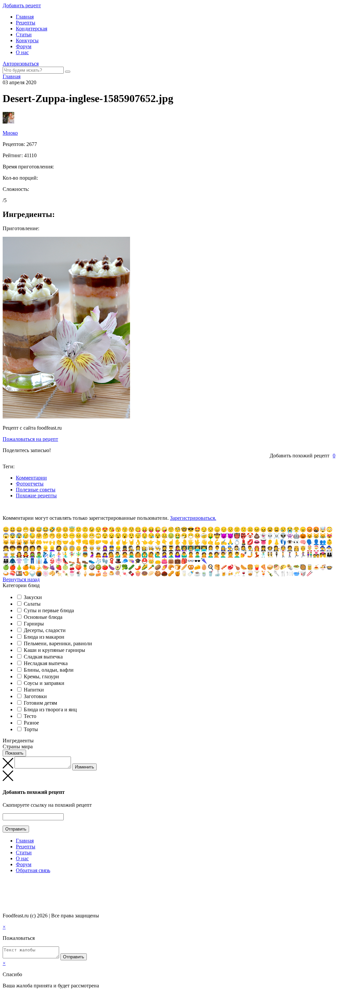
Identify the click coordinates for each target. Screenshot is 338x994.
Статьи (24, 34)
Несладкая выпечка (46, 663)
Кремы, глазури (41, 676)
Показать (14, 753)
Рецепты (25, 22)
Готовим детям (40, 703)
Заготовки (35, 696)
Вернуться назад (21, 579)
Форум (23, 46)
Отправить (15, 829)
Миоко (10, 133)
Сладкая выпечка (43, 656)
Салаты (32, 604)
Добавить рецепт (22, 5)
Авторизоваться (21, 63)
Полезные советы (35, 489)
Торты (31, 729)
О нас (22, 52)
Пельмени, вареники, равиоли (58, 643)
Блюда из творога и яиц (50, 709)
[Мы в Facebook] (12, 883)
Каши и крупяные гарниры (54, 650)
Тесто (30, 716)
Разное (31, 723)
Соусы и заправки (44, 683)
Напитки (34, 689)
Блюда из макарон (44, 637)
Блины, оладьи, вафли (49, 670)
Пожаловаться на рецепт (30, 439)
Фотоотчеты (30, 483)
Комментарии (31, 477)
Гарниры (34, 623)
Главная (25, 16)
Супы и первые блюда (49, 610)
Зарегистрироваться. (193, 518)
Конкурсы (27, 40)
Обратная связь (33, 870)
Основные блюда (43, 617)
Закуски (33, 597)
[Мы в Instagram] (18, 883)
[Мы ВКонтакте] (6, 883)
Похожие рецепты (36, 495)
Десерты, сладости (45, 630)
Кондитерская (31, 28)
